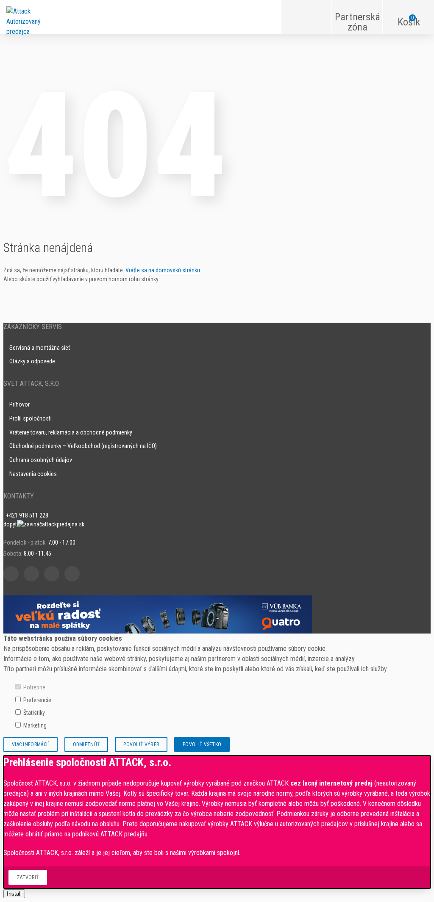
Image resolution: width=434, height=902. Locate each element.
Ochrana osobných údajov (40, 460)
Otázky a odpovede (32, 361)
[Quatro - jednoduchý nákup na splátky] (157, 614)
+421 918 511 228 (27, 515)
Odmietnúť (86, 744)
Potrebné (34, 687)
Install (14, 894)
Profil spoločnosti (30, 418)
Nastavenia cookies (33, 473)
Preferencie (37, 700)
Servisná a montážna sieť (39, 347)
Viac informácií (30, 744)
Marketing (35, 725)
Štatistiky (34, 712)
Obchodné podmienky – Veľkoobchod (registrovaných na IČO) (83, 446)
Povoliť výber (141, 744)
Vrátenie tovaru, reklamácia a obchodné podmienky (70, 432)
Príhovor (19, 404)
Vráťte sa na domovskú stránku (162, 270)
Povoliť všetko (202, 744)
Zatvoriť (28, 877)
